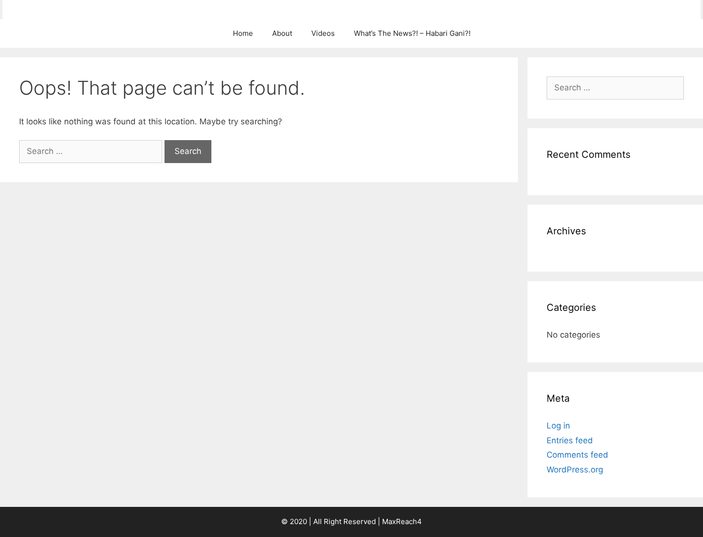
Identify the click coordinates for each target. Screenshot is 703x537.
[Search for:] (92, 151)
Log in (558, 425)
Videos (323, 33)
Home (243, 33)
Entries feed (570, 440)
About (282, 33)
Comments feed (577, 455)
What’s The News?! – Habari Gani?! (412, 33)
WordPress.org (575, 469)
